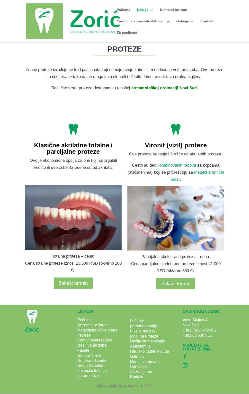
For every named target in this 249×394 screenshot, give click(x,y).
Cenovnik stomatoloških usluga (143, 21)
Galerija (182, 21)
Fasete (83, 350)
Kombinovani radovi (94, 340)
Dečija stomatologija (147, 341)
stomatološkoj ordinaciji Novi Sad (164, 88)
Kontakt (206, 21)
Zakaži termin (73, 283)
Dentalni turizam (173, 10)
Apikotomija (140, 346)
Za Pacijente (141, 371)
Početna (123, 10)
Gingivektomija (90, 365)
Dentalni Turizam (145, 361)
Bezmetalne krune (93, 325)
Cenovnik (138, 366)
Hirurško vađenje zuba (149, 351)
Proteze (84, 335)
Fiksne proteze (143, 331)
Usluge (143, 10)
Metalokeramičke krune (97, 330)
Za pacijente (127, 33)
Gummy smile (89, 355)
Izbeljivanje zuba (92, 345)
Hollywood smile (91, 360)
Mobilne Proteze (144, 336)
